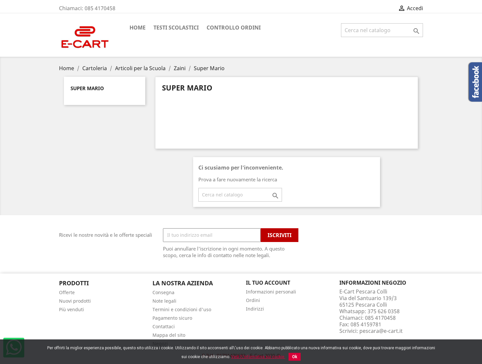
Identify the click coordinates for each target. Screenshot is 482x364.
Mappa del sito (168, 335)
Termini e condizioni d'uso (181, 309)
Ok (294, 356)
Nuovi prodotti (75, 301)
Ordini (253, 300)
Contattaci (163, 326)
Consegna (163, 292)
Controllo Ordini (234, 27)
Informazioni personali (271, 292)
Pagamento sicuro (172, 318)
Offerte (67, 292)
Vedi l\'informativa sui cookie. (258, 356)
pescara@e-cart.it (381, 330)
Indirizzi (255, 309)
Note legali (164, 301)
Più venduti (71, 309)
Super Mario (87, 88)
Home (138, 27)
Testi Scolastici (176, 27)
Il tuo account (268, 282)
